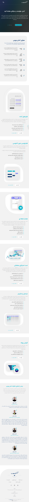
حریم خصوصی (14, 479)
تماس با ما (8, 479)
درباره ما (10, 482)
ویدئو (20, 133)
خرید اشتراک (20, 479)
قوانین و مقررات (18, 482)
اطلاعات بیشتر (14, 133)
